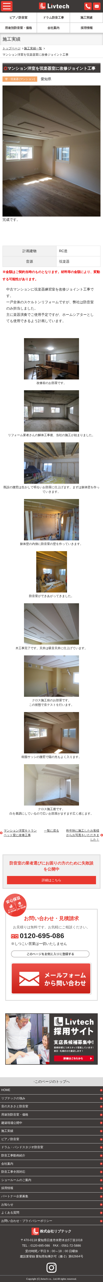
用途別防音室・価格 (18, 28)
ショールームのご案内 (16, 1180)
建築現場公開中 (11, 1123)
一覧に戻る (51, 830)
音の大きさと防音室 (14, 1106)
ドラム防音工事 (53, 17)
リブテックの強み (13, 1098)
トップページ (11, 48)
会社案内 (54, 28)
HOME (5, 1090)
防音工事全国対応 (13, 1171)
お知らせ (7, 1204)
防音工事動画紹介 (13, 1155)
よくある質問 (10, 1212)
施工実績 (86, 17)
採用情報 (87, 28)
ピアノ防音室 (19, 17)
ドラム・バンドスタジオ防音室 (22, 1147)
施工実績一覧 (33, 48)
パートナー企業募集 (14, 1196)
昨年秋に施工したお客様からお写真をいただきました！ (82, 835)
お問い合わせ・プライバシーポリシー (26, 1221)
